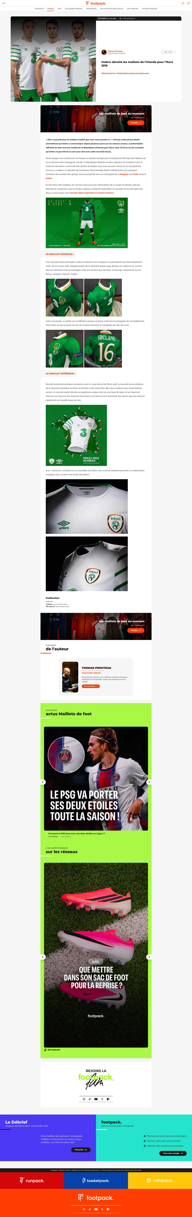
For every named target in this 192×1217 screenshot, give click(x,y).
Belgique (124, 174)
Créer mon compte (171, 1153)
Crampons (39, 9)
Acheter (134, 123)
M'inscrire (79, 1150)
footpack (54, 1170)
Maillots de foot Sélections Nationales (86, 1170)
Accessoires (91, 9)
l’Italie (135, 174)
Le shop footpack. (149, 9)
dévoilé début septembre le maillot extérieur (92, 193)
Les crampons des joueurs (111, 9)
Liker (170, 52)
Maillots (50, 9)
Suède (49, 178)
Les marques (132, 9)
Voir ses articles (89, 686)
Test (59, 9)
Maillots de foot (64, 1170)
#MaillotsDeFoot (108, 73)
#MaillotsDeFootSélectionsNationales (133, 73)
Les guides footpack (74, 9)
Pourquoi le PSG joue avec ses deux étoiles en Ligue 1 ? (76, 833)
